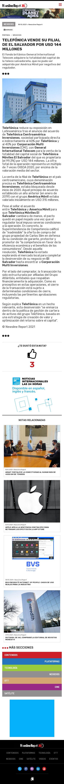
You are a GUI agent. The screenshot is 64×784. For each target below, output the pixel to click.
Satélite (9, 693)
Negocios (17, 35)
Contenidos (11, 654)
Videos (42, 759)
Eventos (53, 759)
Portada (6, 35)
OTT (6, 680)
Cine (57, 686)
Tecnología (10, 667)
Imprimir (9, 30)
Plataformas (52, 661)
